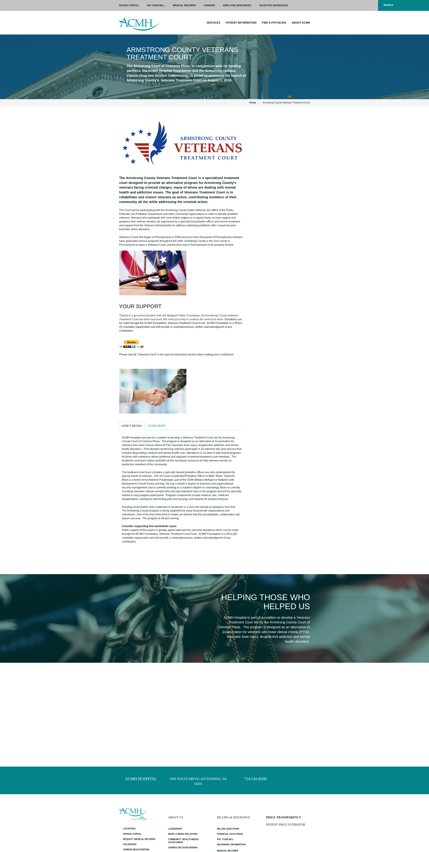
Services (213, 22)
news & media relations (183, 834)
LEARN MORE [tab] (157, 425)
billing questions (228, 829)
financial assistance (230, 834)
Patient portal (129, 5)
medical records (227, 850)
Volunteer (129, 844)
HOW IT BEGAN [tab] (132, 425)
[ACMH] (139, 24)
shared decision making (183, 847)
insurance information (231, 844)
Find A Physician (274, 22)
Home (253, 102)
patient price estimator (285, 824)
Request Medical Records (139, 839)
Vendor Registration (136, 849)
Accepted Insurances (273, 5)
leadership (175, 829)
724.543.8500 (255, 779)
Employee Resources (237, 5)
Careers (209, 5)
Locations (129, 828)
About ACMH (301, 22)
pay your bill (156, 5)
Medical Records (184, 5)
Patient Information (241, 22)
